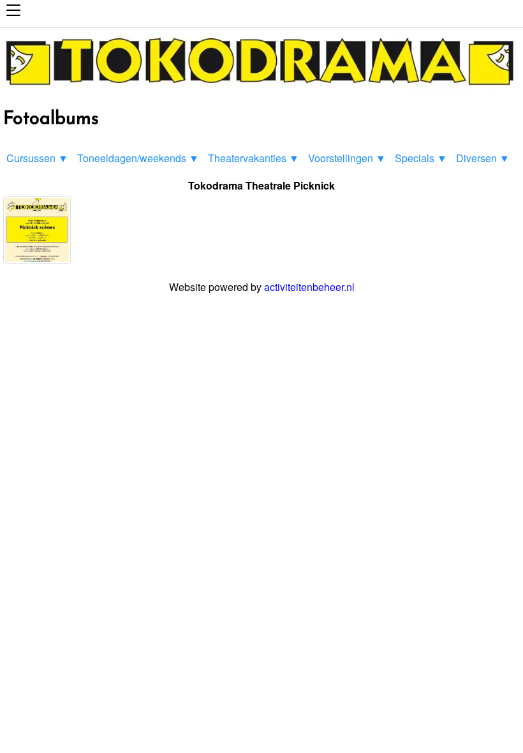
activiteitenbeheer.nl (309, 287)
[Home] (261, 90)
